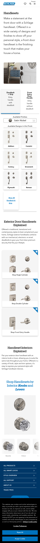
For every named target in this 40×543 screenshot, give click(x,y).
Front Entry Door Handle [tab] (29, 100)
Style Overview (10, 475)
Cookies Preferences (20, 526)
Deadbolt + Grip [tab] (10, 99)
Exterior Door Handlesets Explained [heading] (20, 223)
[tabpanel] (20, 164)
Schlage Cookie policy (30, 522)
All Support (9, 480)
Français (33, 1)
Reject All (20, 532)
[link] (20, 264)
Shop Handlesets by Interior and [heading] (20, 385)
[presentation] (8, 456)
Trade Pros (8, 490)
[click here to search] (30, 3)
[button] (20, 73)
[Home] (9, 4)
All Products (9, 465)
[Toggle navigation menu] (34, 3)
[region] (20, 520)
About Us (7, 485)
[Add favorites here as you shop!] (25, 3)
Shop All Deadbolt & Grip (11, 201)
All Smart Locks (11, 470)
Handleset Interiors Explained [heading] (20, 349)
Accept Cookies (20, 539)
